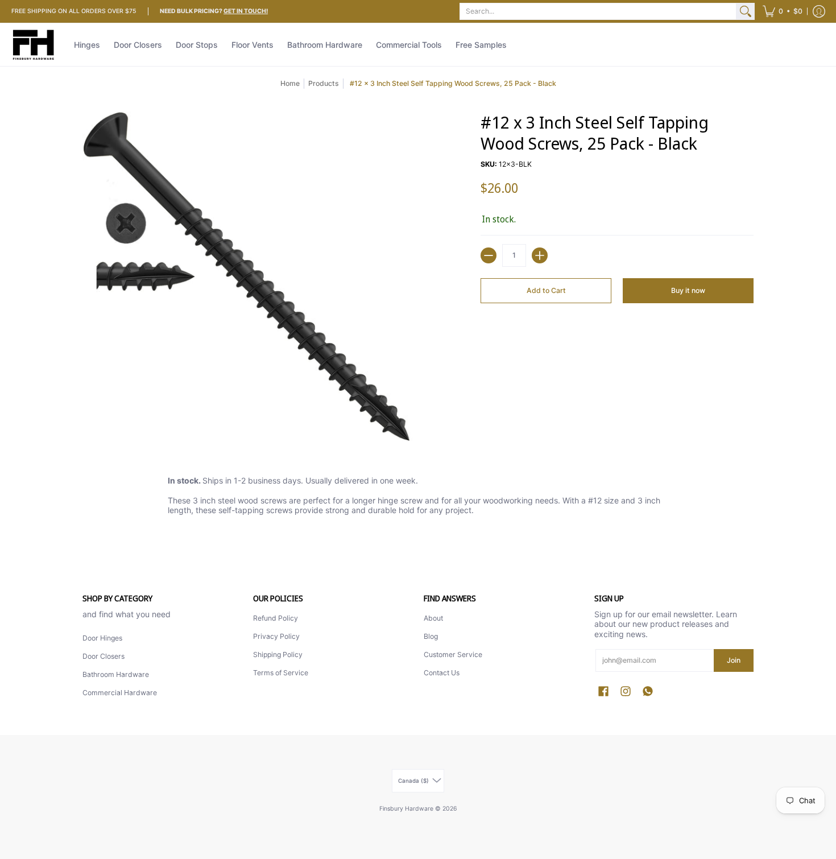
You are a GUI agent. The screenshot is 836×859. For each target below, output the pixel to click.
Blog (431, 636)
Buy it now (688, 290)
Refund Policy (275, 618)
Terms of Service (280, 672)
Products (323, 83)
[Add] (540, 255)
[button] (783, 11)
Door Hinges (102, 638)
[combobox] (598, 11)
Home (290, 83)
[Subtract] (488, 255)
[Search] (745, 11)
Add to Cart (546, 290)
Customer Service (453, 654)
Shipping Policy (278, 654)
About (433, 618)
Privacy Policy (276, 636)
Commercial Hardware (119, 692)
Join (733, 660)
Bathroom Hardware (115, 674)
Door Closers (103, 656)
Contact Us (442, 672)
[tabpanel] (418, 498)
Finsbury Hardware (407, 808)
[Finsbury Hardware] (34, 44)
